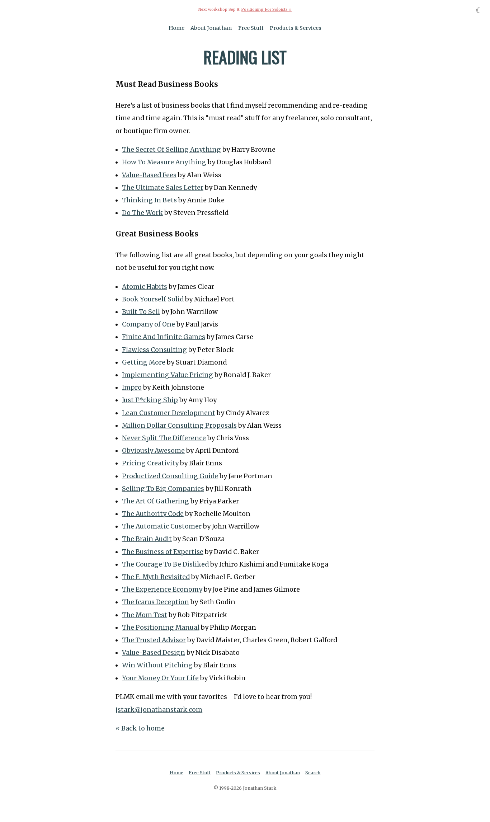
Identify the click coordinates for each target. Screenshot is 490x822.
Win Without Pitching (157, 665)
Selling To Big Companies (163, 489)
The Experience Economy (162, 589)
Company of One (148, 324)
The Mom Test (144, 615)
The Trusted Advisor (154, 640)
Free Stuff (251, 28)
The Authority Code (153, 514)
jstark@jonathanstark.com (159, 710)
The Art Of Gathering (155, 501)
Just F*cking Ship (150, 400)
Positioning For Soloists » (266, 9)
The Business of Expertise (162, 552)
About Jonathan (211, 28)
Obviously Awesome (153, 451)
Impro (132, 387)
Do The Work (142, 213)
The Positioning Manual (160, 627)
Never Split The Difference (164, 438)
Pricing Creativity (150, 463)
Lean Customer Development (168, 413)
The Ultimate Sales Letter (162, 188)
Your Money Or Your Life (160, 678)
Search (312, 772)
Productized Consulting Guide (170, 476)
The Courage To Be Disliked (165, 564)
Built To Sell (141, 312)
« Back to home (140, 728)
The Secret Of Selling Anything (171, 150)
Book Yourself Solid (153, 299)
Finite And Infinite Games (163, 337)
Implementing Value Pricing (167, 375)
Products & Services (295, 28)
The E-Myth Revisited (156, 577)
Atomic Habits (144, 287)
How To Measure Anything (164, 162)
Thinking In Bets (149, 200)
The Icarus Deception (155, 602)
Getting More (143, 362)
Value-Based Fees (149, 175)
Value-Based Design (153, 653)
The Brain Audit (147, 539)
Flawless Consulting (154, 350)
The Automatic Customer (162, 526)
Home (176, 28)
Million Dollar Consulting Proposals (179, 425)
